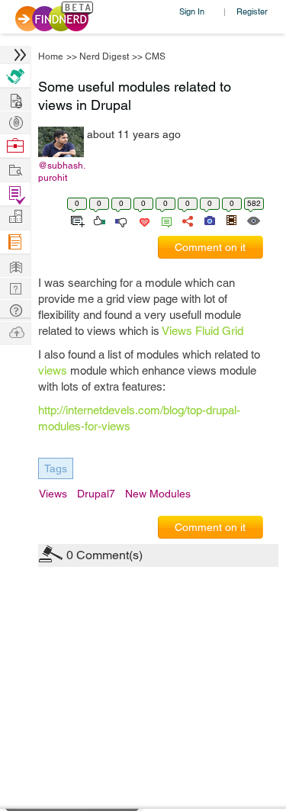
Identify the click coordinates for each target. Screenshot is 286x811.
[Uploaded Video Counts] (231, 219)
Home (50, 56)
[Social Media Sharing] (186, 219)
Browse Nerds (15, 120)
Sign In (191, 11)
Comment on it (210, 247)
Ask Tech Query (15, 309)
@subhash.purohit (61, 171)
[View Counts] (252, 219)
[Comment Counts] (164, 219)
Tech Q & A (15, 287)
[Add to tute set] (75, 219)
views (52, 370)
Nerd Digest (104, 56)
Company (15, 217)
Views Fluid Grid (202, 330)
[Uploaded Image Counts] (208, 219)
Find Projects (15, 169)
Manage (15, 194)
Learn (15, 242)
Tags (55, 468)
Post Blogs (15, 331)
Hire (15, 76)
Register (252, 11)
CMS (155, 56)
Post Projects (15, 98)
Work (15, 146)
